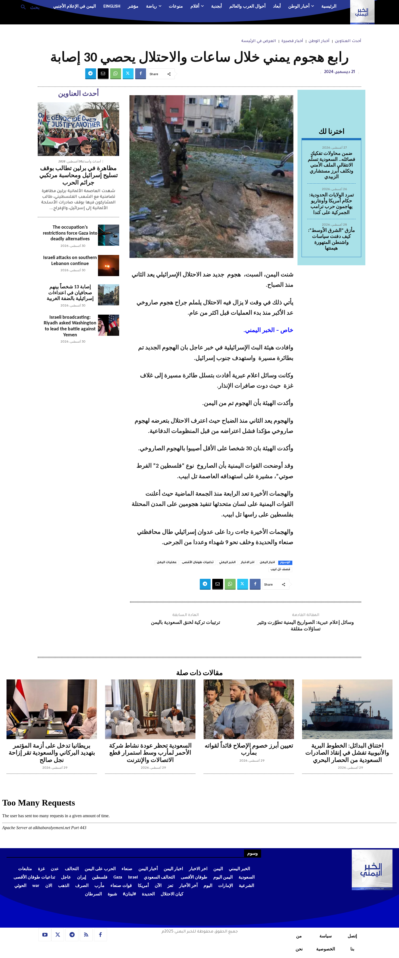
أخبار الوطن (319, 41)
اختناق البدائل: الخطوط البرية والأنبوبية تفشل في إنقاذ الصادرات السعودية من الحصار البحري (347, 753)
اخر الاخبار (247, 562)
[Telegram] (90, 73)
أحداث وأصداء (91, 161)
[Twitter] (128, 73)
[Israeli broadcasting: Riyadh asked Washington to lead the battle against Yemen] (108, 325)
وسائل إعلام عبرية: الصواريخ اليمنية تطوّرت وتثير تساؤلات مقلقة (305, 625)
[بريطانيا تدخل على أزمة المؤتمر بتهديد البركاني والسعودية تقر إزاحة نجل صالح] (52, 709)
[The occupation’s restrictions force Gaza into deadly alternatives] (108, 235)
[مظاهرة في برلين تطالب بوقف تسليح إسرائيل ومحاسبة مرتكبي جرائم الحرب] (78, 129)
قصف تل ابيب (280, 569)
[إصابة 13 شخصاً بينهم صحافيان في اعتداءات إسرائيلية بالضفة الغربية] (108, 294)
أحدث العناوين (348, 41)
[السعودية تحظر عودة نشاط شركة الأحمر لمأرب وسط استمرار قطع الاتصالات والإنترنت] (150, 709)
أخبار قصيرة (292, 41)
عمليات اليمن (166, 562)
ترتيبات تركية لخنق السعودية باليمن (185, 622)
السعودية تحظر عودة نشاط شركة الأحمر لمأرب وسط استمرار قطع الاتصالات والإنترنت (150, 753)
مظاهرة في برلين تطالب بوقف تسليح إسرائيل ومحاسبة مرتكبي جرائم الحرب (78, 175)
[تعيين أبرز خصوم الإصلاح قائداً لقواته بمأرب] (249, 709)
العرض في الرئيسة (258, 41)
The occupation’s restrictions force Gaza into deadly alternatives (70, 233)
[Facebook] (140, 73)
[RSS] (86, 934)
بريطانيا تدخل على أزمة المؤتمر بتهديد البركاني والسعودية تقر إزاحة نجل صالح (52, 753)
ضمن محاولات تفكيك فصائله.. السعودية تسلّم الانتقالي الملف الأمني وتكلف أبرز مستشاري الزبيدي (331, 165)
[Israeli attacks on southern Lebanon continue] (108, 265)
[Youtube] (44, 934)
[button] (28, 7)
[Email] (103, 73)
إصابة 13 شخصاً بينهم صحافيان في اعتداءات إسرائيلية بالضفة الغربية (70, 293)
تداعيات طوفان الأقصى (198, 562)
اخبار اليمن (267, 562)
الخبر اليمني (227, 562)
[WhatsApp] (115, 73)
